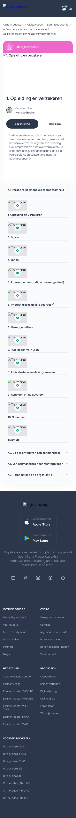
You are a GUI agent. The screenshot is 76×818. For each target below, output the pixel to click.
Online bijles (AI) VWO (16, 790)
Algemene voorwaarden (54, 632)
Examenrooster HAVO (16, 716)
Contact (45, 624)
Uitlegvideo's (35, 24)
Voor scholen (11, 639)
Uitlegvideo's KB (12, 768)
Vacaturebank (48, 654)
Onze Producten (13, 24)
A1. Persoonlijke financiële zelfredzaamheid (29, 34)
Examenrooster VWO (15, 724)
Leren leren (47, 706)
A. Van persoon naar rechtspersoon (25, 29)
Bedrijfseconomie (57, 24)
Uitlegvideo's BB (12, 776)
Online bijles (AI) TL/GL (17, 798)
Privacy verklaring (50, 639)
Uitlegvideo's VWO (14, 746)
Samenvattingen (50, 684)
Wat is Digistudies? (14, 617)
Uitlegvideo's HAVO (14, 754)
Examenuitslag (11, 684)
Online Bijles (47, 698)
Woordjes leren (49, 713)
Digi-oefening (48, 691)
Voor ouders (10, 624)
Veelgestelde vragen (52, 617)
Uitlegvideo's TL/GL (14, 761)
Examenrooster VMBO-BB (18, 691)
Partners (8, 646)
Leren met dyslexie (14, 632)
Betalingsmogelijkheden (54, 646)
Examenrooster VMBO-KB (18, 698)
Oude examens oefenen (17, 676)
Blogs (6, 654)
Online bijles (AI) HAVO (16, 783)
